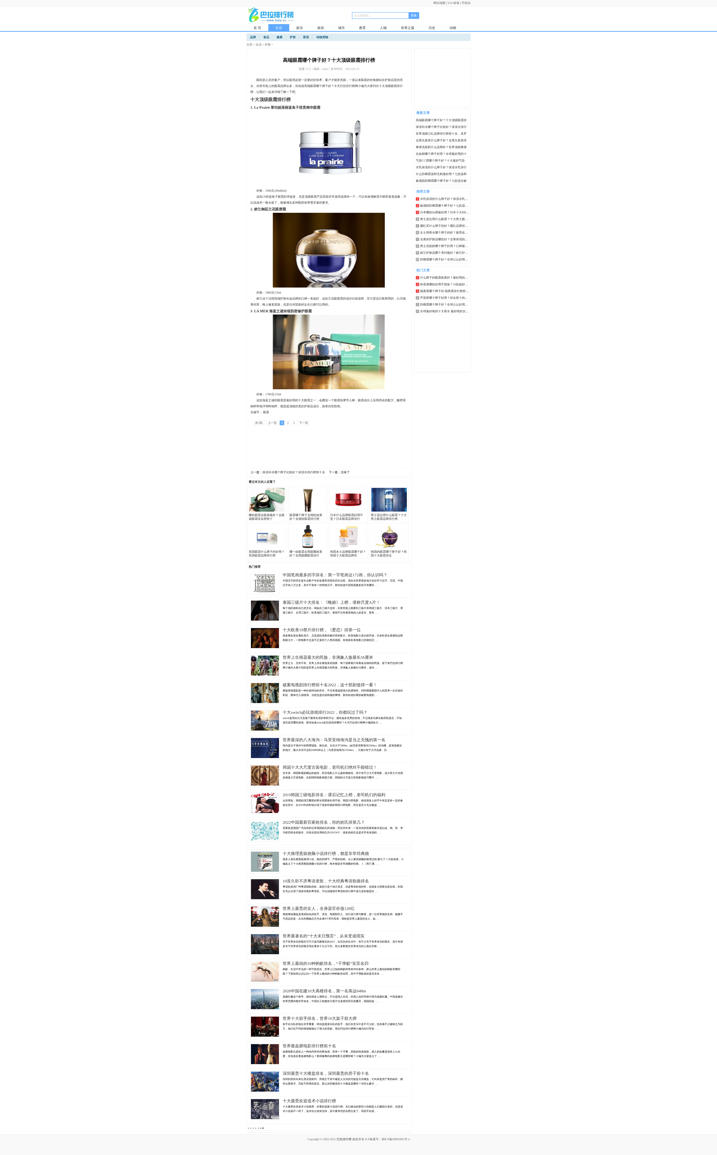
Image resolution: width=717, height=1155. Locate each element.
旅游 (320, 28)
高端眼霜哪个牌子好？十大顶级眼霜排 (441, 120)
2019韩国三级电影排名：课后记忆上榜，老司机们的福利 (334, 794)
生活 (278, 28)
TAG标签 (453, 2)
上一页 (272, 422)
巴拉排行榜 (344, 1139)
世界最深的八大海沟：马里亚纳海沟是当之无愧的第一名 (334, 739)
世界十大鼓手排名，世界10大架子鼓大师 (320, 1018)
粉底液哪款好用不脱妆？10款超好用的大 (447, 284)
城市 (341, 28)
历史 (432, 28)
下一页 (303, 422)
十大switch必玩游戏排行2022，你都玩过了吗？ (325, 712)
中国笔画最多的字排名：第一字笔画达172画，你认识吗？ (335, 575)
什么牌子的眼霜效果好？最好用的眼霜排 (447, 277)
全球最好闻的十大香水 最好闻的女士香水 (447, 311)
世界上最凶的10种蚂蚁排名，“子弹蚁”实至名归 (326, 963)
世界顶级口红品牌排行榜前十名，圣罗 (441, 133)
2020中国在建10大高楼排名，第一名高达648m (324, 991)
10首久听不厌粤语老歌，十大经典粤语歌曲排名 (326, 881)
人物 (383, 28)
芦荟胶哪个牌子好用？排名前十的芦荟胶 (447, 297)
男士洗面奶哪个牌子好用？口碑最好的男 (447, 246)
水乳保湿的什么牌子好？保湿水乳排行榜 (447, 198)
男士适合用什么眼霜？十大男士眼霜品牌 (447, 219)
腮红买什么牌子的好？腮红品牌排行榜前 (447, 225)
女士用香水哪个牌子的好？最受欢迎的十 (447, 232)
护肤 (268, 44)
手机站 (466, 2)
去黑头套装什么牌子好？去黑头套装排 (441, 140)
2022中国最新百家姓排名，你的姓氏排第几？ (324, 822)
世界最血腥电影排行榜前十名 (309, 1046)
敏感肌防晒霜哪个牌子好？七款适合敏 (441, 180)
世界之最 (407, 28)
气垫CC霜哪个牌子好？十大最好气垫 (440, 160)
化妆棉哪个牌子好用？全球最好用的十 (441, 153)
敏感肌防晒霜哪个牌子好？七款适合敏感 (447, 205)
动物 (452, 28)
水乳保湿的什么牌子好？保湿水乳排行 (441, 167)
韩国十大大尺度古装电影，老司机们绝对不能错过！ (330, 767)
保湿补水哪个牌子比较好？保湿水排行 (441, 126)
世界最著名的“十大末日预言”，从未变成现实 (323, 936)
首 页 (257, 28)
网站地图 (439, 2)
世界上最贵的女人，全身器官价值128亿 (319, 908)
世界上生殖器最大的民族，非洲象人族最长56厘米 (328, 657)
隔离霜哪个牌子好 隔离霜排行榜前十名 (446, 291)
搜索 (414, 15)
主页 (249, 44)
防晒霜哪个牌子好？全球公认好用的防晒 (447, 259)
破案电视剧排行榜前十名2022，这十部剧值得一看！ (330, 684)
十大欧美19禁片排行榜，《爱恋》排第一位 (322, 630)
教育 (362, 28)
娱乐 (299, 28)
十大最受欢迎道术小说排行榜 (309, 1101)
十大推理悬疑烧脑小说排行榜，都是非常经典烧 (326, 853)
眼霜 (266, 412)
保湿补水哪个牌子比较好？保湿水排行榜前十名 (293, 472)
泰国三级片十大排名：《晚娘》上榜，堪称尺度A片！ (331, 602)
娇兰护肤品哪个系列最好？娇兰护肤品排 (447, 252)
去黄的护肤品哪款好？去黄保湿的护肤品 (447, 239)
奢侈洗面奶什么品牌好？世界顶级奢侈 (441, 147)
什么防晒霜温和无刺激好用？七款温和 (441, 174)
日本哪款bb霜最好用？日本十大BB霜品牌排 (449, 212)
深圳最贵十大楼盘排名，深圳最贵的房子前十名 (326, 1073)
